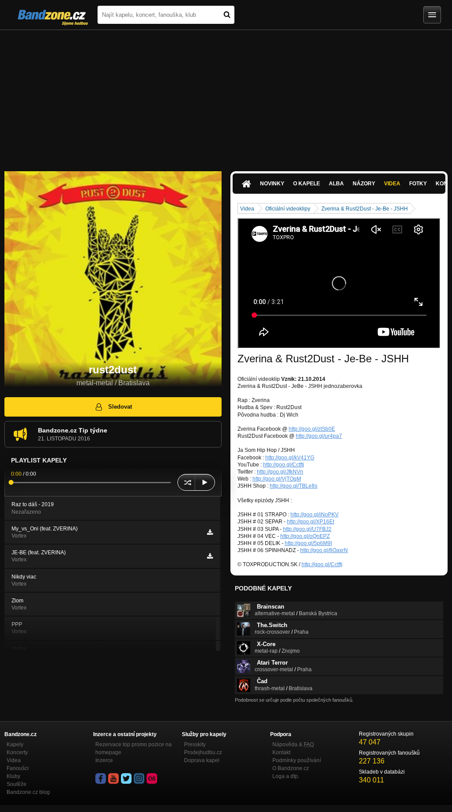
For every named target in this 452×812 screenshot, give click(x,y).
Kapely (15, 744)
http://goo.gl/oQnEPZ (305, 536)
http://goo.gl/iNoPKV (314, 514)
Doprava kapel (201, 760)
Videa (392, 183)
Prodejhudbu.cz (203, 752)
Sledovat (120, 406)
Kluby (13, 776)
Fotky (418, 183)
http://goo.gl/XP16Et (310, 522)
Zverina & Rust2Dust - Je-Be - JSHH (364, 209)
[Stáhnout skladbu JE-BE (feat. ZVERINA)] (210, 556)
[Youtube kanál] (113, 778)
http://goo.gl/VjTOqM (276, 479)
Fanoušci (18, 768)
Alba (336, 183)
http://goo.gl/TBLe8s (293, 486)
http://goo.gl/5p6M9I (308, 543)
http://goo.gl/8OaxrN (324, 550)
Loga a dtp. (285, 776)
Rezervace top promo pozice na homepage (133, 748)
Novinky (272, 183)
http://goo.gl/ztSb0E (312, 429)
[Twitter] (126, 778)
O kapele (306, 183)
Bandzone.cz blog (28, 792)
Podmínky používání (296, 760)
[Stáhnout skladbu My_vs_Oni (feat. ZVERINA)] (210, 532)
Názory (364, 183)
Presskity (195, 744)
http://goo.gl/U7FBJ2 (307, 529)
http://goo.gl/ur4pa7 (319, 436)
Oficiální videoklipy (287, 209)
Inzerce (104, 760)
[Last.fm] (152, 778)
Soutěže (16, 784)
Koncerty (17, 752)
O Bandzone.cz (290, 768)
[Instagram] (139, 778)
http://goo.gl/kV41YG (289, 458)
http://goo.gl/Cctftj (283, 465)
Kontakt (281, 752)
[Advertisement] (226, 96)
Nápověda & (293, 744)
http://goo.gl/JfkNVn (280, 472)
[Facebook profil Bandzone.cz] (100, 778)
